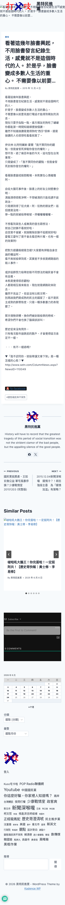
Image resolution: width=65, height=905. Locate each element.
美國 (22, 824)
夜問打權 (20, 801)
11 (16, 691)
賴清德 (28, 834)
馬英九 (17, 839)
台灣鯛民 (8, 801)
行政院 (7, 829)
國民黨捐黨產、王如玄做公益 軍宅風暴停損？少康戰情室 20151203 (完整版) (16, 480)
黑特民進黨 (13, 88)
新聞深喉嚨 (23, 808)
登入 (6, 771)
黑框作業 (10, 844)
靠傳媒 (55, 834)
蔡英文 (51, 824)
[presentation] (32, 537)
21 (41, 694)
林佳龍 (52, 809)
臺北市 (36, 824)
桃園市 (41, 814)
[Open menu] (58, 6)
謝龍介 (42, 830)
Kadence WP (32, 888)
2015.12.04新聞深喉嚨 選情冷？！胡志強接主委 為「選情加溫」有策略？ (49, 480)
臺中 (28, 825)
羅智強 (15, 825)
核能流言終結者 (28, 813)
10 (8, 691)
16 (57, 691)
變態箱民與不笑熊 (16, 397)
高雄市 (26, 839)
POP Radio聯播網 (32, 784)
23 (57, 694)
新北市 (7, 808)
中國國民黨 (28, 790)
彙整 (6, 728)
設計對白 (32, 829)
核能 (15, 814)
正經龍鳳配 (12, 819)
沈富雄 (7, 824)
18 (16, 694)
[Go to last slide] (8, 554)
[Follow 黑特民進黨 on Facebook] (29, 454)
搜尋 (6, 856)
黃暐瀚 (43, 839)
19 (24, 694)
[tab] (26, 593)
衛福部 (15, 830)
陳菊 (47, 834)
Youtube (12, 789)
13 (32, 691)
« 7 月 (31, 707)
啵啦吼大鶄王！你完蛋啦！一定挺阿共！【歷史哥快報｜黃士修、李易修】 (31, 567)
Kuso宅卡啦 (11, 784)
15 (49, 691)
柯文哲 (8, 813)
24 (8, 697)
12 (24, 691)
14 (41, 691)
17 (8, 694)
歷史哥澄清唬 (33, 818)
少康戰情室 (36, 801)
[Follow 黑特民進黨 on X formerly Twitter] (35, 454)
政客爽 (52, 801)
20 (32, 694)
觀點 (22, 829)
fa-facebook (18, 388)
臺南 (43, 824)
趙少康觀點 (38, 835)
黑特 (7, 37)
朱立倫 (45, 809)
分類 (6, 714)
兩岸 (56, 796)
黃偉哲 (34, 839)
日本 (38, 808)
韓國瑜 (8, 839)
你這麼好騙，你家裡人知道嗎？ (28, 796)
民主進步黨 (52, 819)
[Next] (56, 554)
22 (49, 694)
